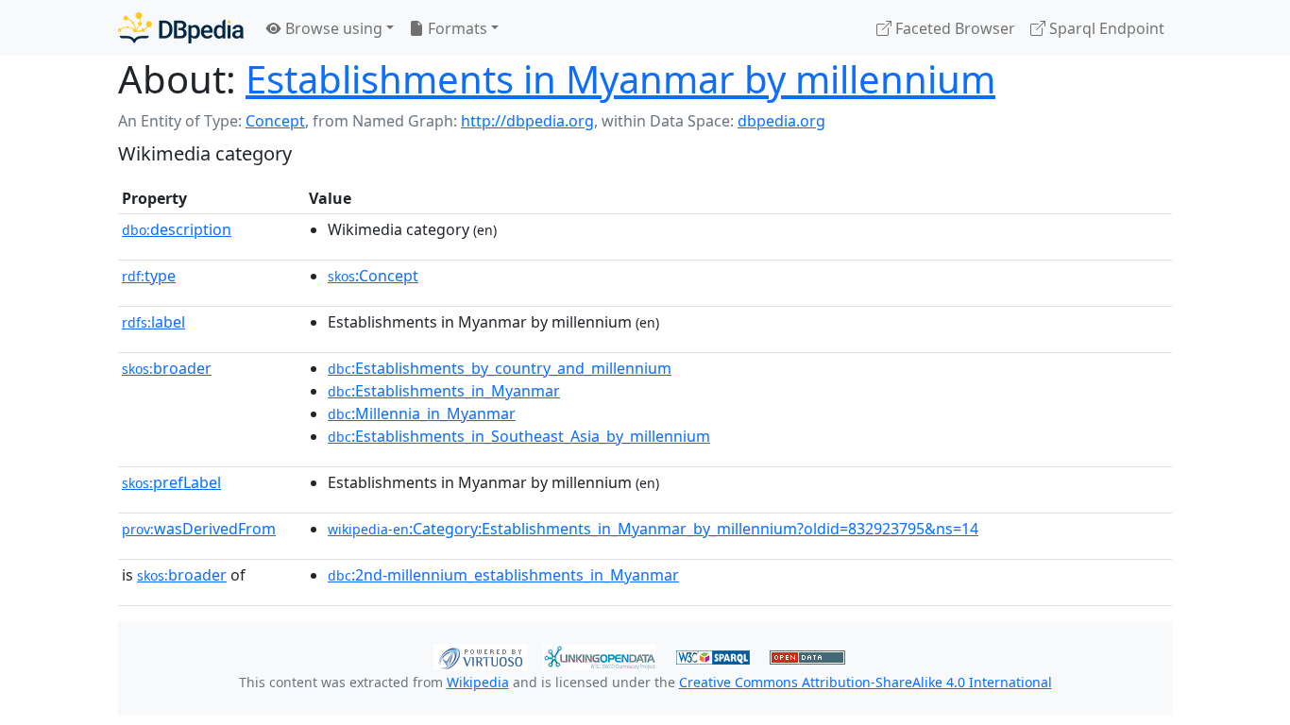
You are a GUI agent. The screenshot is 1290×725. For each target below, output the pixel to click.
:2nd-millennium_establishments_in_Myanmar (503, 575)
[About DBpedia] (181, 28)
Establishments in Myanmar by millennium (620, 79)
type (149, 275)
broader (167, 368)
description (176, 229)
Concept (275, 120)
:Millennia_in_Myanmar (422, 413)
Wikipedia (478, 682)
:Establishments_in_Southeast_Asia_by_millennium (519, 436)
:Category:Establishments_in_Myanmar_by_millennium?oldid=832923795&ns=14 (653, 528)
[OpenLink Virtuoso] (480, 655)
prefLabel (171, 482)
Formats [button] (455, 28)
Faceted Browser (953, 28)
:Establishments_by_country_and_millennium (499, 368)
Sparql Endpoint (1104, 28)
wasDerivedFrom (199, 528)
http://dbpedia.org (527, 120)
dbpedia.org (781, 120)
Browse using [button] (331, 28)
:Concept (373, 275)
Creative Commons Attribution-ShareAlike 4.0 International (865, 682)
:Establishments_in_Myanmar (444, 390)
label (153, 322)
